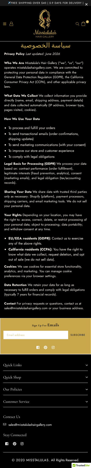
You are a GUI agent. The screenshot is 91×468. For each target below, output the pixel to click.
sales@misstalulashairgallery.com (30, 424)
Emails (45, 325)
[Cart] (83, 23)
